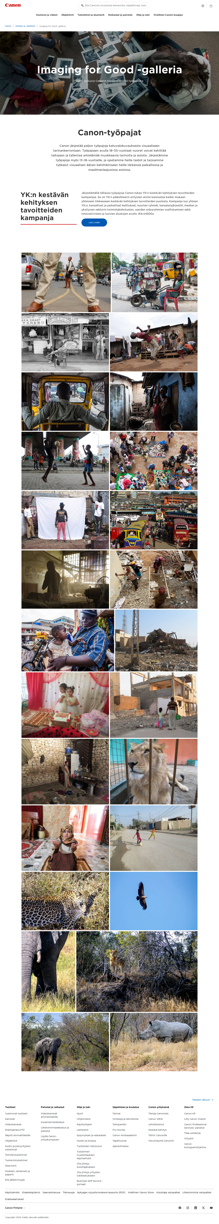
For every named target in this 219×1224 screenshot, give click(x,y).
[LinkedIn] (195, 1208)
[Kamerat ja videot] (59, 14)
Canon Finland (14, 1208)
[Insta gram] (187, 1208)
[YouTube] (211, 1208)
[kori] (211, 6)
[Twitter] (203, 1208)
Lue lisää (94, 222)
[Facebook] (179, 1208)
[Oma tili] (202, 5)
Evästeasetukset (14, 1199)
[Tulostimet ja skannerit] (105, 14)
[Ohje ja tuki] (151, 14)
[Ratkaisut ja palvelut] (133, 14)
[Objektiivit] (75, 14)
